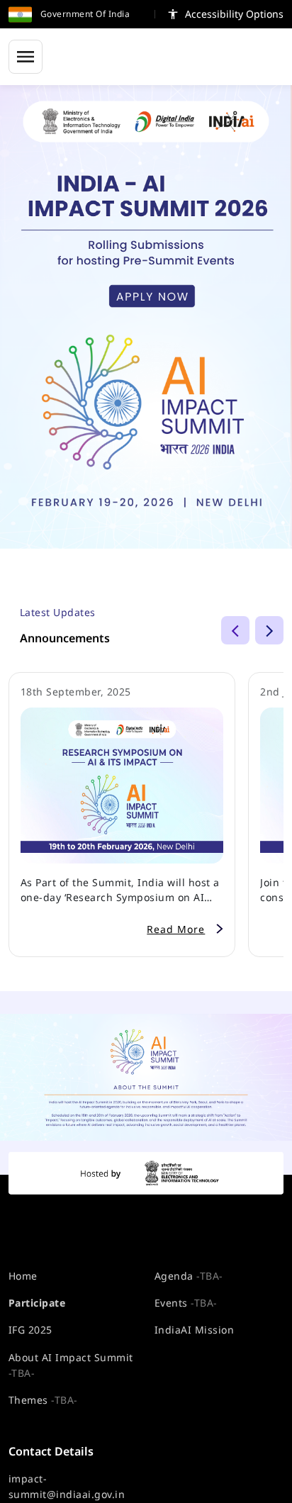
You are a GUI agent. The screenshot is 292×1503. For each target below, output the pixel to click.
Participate (37, 1302)
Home (23, 1276)
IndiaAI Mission (194, 1329)
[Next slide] (269, 630)
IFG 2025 (30, 1329)
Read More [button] (176, 929)
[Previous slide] (235, 630)
